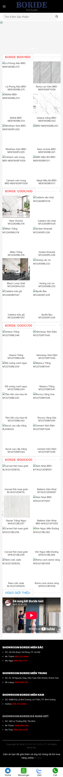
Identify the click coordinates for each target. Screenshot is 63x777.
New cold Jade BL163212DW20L (16, 584)
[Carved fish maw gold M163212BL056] (16, 538)
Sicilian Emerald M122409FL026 (46, 253)
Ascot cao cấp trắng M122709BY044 (16, 450)
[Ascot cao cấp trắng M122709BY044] (16, 435)
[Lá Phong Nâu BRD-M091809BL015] (16, 72)
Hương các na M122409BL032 (46, 285)
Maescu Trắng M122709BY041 (46, 388)
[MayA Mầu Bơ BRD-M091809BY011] (47, 166)
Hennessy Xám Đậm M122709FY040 (47, 356)
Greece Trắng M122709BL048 (16, 356)
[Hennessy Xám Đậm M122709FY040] (47, 341)
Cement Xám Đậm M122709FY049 (46, 450)
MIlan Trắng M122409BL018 (16, 253)
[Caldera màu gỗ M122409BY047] (16, 300)
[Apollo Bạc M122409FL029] (47, 300)
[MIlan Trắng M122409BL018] (16, 238)
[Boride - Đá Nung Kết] (31, 6)
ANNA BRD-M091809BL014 (16, 119)
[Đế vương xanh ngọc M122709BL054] (16, 372)
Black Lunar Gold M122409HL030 (16, 285)
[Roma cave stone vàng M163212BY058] (47, 569)
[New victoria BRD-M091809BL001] (47, 135)
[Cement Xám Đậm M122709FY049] (47, 435)
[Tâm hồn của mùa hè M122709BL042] (16, 403)
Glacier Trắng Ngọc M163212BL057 (16, 522)
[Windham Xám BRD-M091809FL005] (16, 135)
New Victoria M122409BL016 (16, 222)
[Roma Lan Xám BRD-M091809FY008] (47, 72)
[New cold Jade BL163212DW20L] (16, 569)
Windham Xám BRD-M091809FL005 (16, 150)
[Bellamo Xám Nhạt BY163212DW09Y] (47, 475)
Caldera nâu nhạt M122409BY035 (47, 222)
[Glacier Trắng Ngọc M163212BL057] (16, 506)
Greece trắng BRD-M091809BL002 (47, 119)
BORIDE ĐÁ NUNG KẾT (36, 744)
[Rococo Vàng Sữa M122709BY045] (47, 403)
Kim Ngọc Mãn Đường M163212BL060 (46, 553)
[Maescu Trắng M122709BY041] (47, 372)
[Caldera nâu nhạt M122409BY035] (47, 207)
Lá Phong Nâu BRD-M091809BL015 (16, 88)
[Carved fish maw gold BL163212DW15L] (16, 475)
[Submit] (56, 17)
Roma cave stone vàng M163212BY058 (47, 584)
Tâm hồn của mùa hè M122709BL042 (16, 419)
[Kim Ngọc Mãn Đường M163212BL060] (47, 538)
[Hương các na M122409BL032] (47, 269)
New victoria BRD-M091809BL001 (47, 150)
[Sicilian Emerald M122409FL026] (47, 238)
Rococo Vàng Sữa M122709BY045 (46, 419)
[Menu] (4, 6)
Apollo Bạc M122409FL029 (46, 316)
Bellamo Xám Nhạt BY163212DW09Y (47, 490)
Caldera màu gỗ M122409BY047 (16, 316)
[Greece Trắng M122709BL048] (16, 341)
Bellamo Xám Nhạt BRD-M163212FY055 (47, 522)
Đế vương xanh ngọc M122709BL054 (16, 388)
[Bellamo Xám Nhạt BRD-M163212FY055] (47, 506)
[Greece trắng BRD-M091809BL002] (47, 104)
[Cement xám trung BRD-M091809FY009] (16, 166)
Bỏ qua (38, 757)
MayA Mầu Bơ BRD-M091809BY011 (47, 182)
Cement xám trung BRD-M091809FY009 (16, 182)
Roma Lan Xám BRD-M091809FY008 (47, 88)
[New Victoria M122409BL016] (16, 207)
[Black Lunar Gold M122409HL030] (16, 269)
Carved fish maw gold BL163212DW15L (16, 490)
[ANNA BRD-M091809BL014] (16, 104)
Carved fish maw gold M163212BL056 (16, 553)
